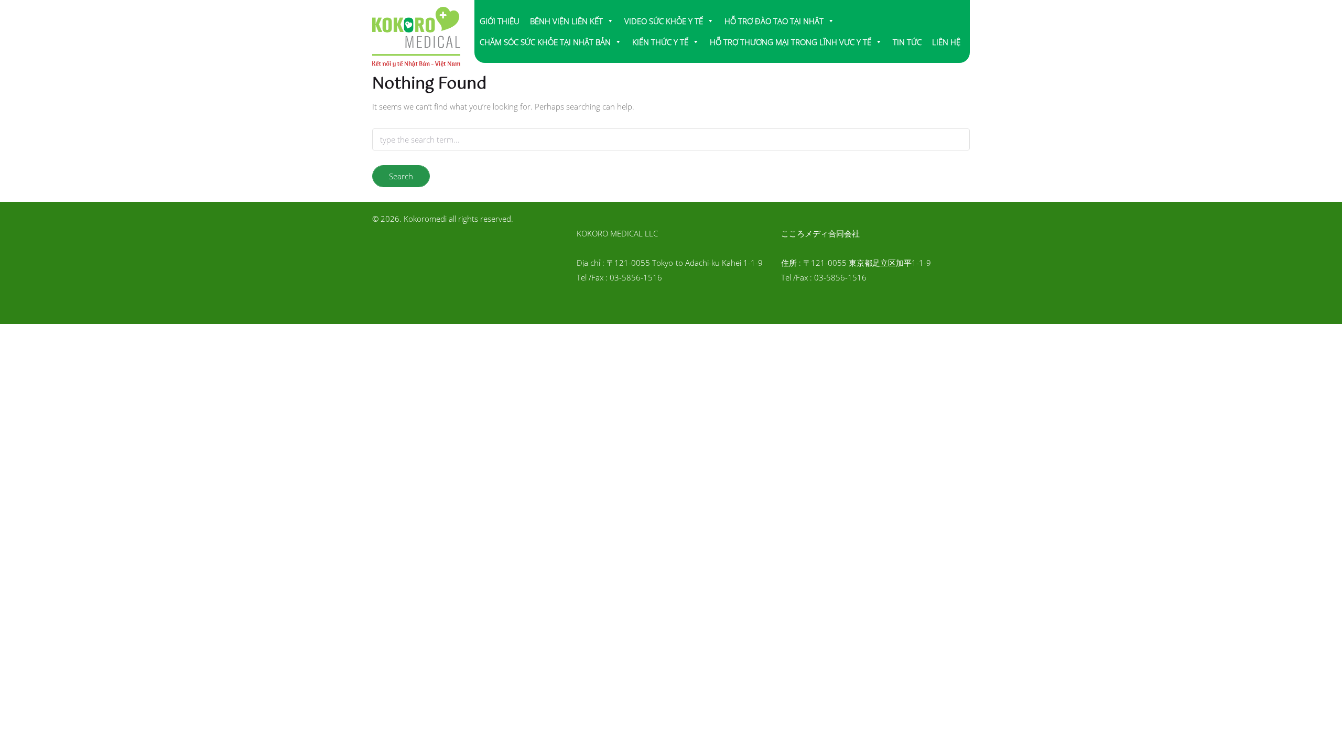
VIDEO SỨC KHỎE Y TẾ (663, 21)
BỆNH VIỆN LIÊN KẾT (566, 21)
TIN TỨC (907, 42)
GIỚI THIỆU (500, 21)
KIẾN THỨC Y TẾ (660, 42)
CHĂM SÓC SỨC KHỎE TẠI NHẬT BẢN (545, 42)
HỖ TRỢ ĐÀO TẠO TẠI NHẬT (774, 21)
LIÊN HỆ (946, 42)
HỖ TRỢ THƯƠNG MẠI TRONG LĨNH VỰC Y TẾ (790, 42)
